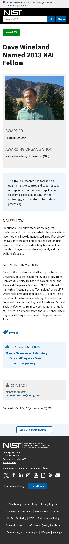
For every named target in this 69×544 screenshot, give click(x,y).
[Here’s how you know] (34, 4)
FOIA (31, 518)
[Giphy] (43, 475)
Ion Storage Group (24, 363)
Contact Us (23, 468)
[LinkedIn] (21, 475)
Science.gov (31, 532)
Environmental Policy (48, 518)
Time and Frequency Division (26, 358)
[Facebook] (13, 475)
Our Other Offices (39, 468)
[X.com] (6, 475)
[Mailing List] (58, 475)
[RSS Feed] (50, 475)
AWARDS (11, 32)
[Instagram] (28, 475)
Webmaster (8, 468)
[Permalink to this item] (40, 265)
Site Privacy (15, 504)
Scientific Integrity (16, 525)
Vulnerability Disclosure (47, 511)
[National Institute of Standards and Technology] (27, 445)
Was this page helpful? (34, 429)
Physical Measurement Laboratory (26, 353)
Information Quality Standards (44, 525)
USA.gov (45, 532)
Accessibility (30, 504)
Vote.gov (57, 532)
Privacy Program (49, 504)
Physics (13, 333)
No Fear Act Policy (16, 518)
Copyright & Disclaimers (19, 511)
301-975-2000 (9, 462)
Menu (61, 19)
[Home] (13, 13)
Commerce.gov (14, 532)
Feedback (38, 486)
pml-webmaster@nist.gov (21, 395)
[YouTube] (36, 475)
